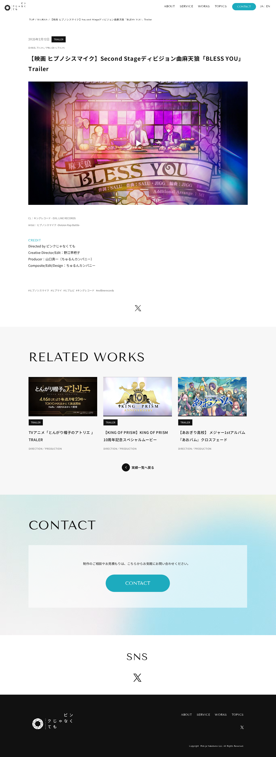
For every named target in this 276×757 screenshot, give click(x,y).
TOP (31, 19)
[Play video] (138, 143)
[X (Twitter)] (138, 308)
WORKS (42, 19)
